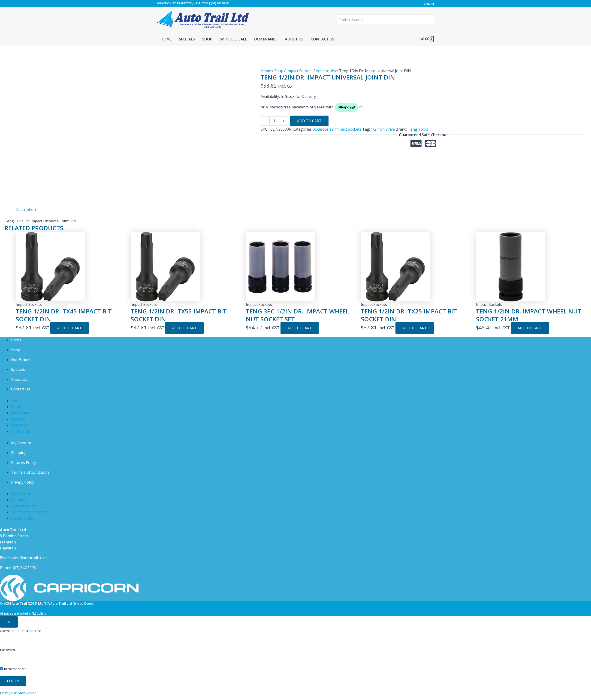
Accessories (326, 70)
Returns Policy (23, 462)
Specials (18, 369)
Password (7, 650)
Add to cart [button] (69, 328)
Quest (88, 603)
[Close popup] (9, 622)
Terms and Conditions (30, 472)
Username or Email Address (21, 631)
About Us (19, 379)
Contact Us (20, 389)
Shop (278, 70)
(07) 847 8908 (24, 567)
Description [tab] (26, 209)
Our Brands (21, 359)
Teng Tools (418, 129)
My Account (21, 442)
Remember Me (14, 669)
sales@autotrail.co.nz (29, 557)
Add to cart (309, 120)
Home (266, 70)
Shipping (19, 452)
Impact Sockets (299, 70)
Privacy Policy (22, 482)
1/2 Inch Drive (383, 129)
